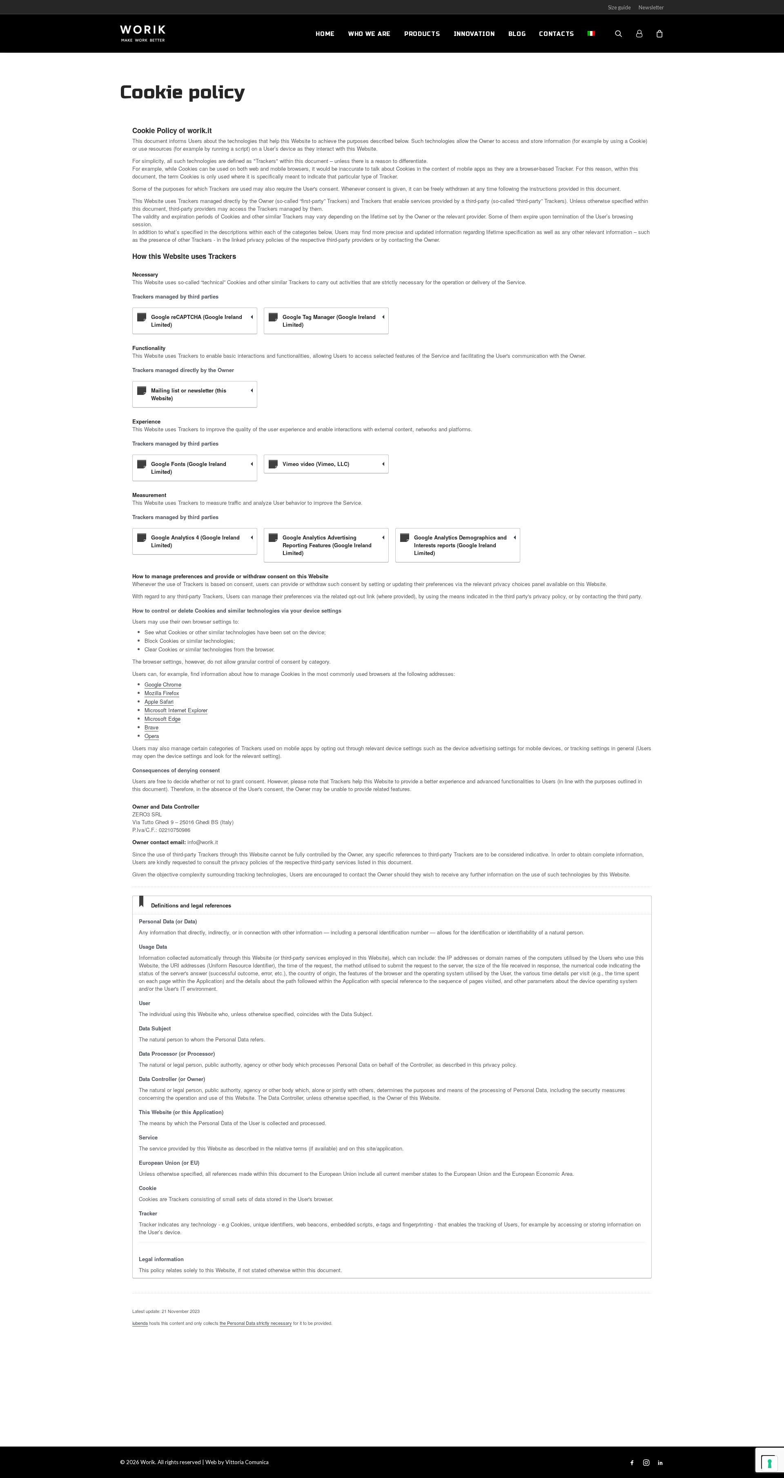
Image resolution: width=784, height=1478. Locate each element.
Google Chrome (163, 684)
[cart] (658, 33)
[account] (643, 33)
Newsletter (651, 7)
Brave (151, 727)
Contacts (556, 34)
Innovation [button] (474, 34)
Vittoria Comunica (247, 1462)
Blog (517, 34)
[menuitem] (325, 34)
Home (325, 34)
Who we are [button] (369, 34)
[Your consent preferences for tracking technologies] (769, 1463)
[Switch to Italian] (588, 33)
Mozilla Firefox (162, 693)
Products (422, 34)
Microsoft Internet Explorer (176, 710)
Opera (152, 736)
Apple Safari (159, 701)
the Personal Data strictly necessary (256, 1323)
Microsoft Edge (162, 718)
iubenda (140, 1323)
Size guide (619, 7)
